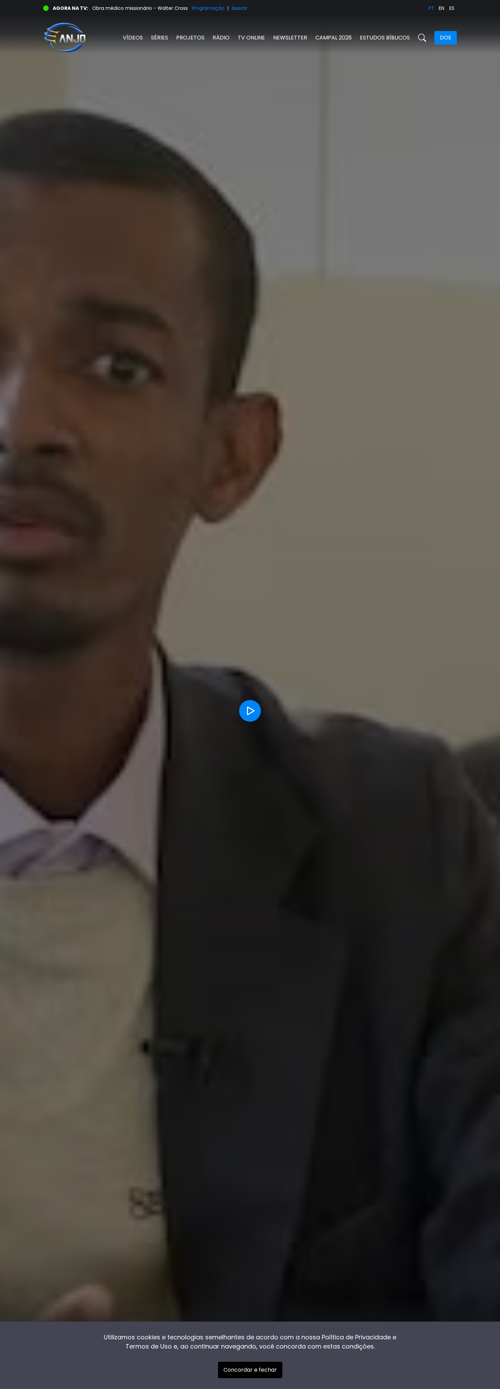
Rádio (221, 38)
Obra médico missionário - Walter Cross (140, 8)
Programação (208, 8)
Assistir (239, 8)
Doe (445, 38)
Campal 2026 (333, 38)
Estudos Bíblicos (385, 38)
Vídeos (133, 38)
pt (431, 8)
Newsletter (290, 38)
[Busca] (422, 38)
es (451, 8)
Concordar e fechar (250, 1370)
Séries (159, 38)
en (441, 8)
